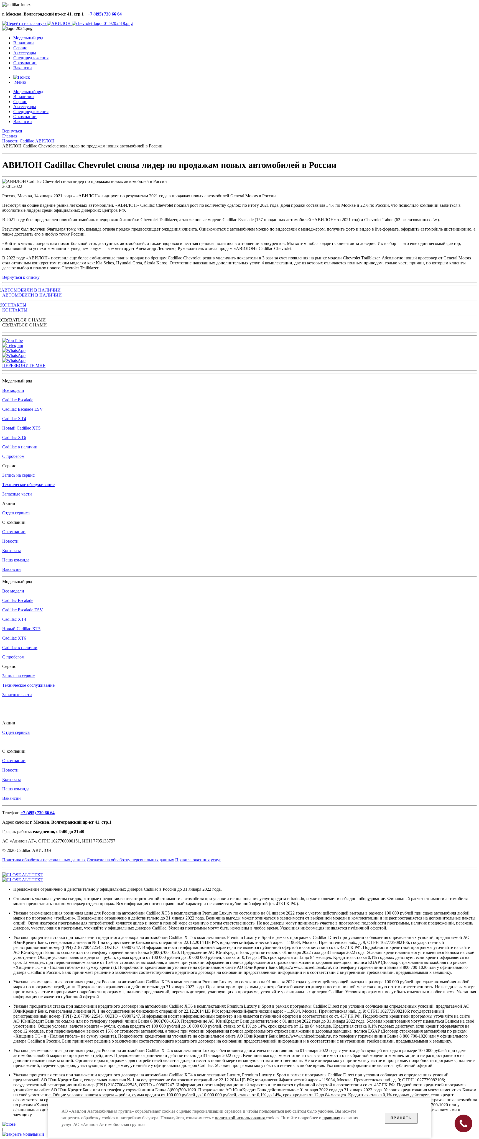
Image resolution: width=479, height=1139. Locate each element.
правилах (331, 1117)
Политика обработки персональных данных (44, 859)
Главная (9, 136)
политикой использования (240, 1117)
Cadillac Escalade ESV (22, 409)
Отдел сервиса (16, 512)
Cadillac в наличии (19, 447)
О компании (14, 531)
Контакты (11, 550)
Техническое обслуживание (28, 484)
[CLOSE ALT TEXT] (22, 874)
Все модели (13, 390)
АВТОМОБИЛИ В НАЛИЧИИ (32, 295)
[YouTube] (12, 340)
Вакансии (11, 569)
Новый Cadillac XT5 (21, 428)
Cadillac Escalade (17, 399)
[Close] (9, 1124)
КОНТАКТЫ (14, 310)
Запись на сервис (18, 475)
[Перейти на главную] (24, 23)
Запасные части (17, 494)
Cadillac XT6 (14, 437)
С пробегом (13, 456)
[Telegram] (12, 345)
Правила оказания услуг (198, 859)
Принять (401, 1118)
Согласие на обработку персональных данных (130, 859)
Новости (10, 541)
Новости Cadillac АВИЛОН (28, 141)
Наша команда (15, 560)
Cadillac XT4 (14, 418)
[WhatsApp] (14, 350)
